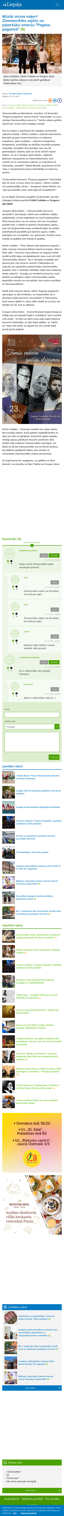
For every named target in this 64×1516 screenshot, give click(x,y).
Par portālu (52, 1498)
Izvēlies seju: (10, 721)
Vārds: (7, 709)
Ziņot (44, 555)
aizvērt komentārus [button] (32, 542)
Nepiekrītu (32, 1513)
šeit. (15, 1513)
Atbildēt (54, 555)
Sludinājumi (11, 1498)
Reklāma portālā (32, 1498)
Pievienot (54, 757)
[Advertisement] (32, 500)
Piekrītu (24, 1513)
